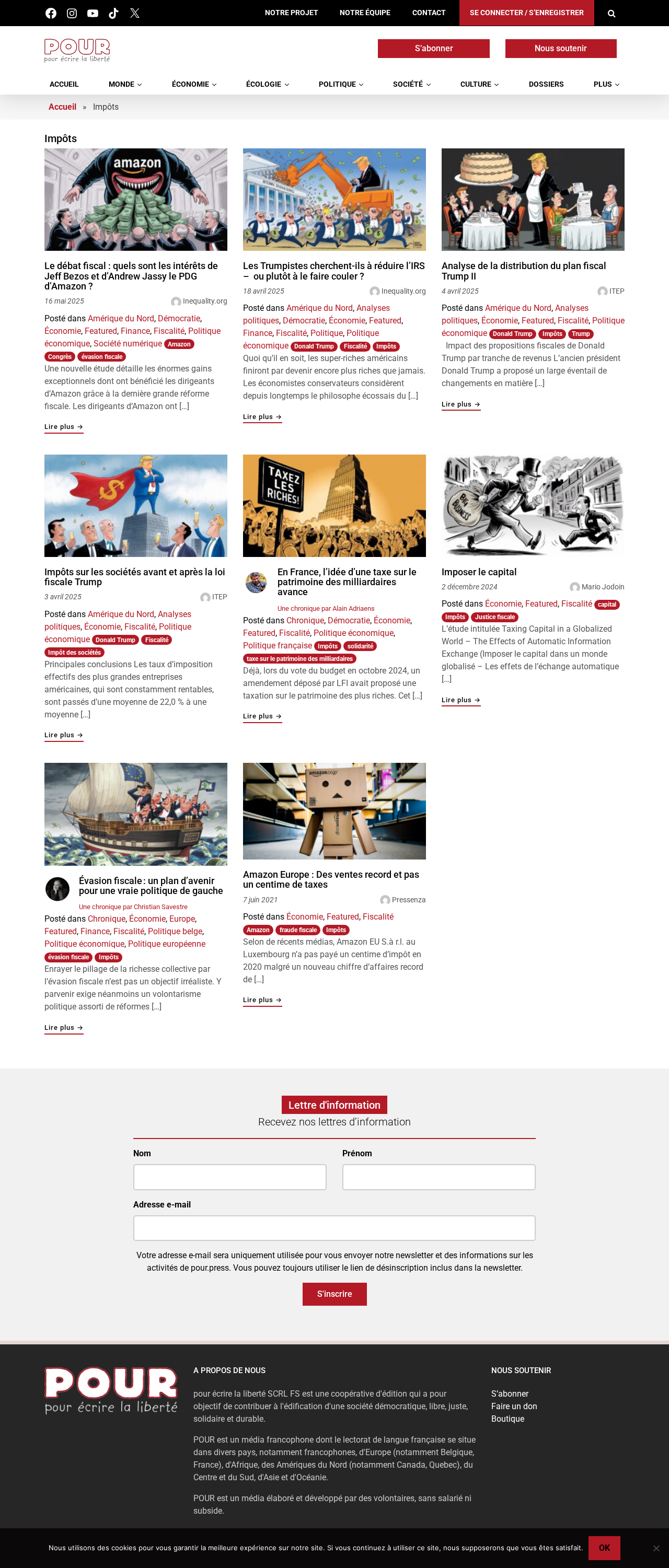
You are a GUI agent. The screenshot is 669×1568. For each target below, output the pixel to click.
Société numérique (128, 344)
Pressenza (409, 900)
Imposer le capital (479, 572)
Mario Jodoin (603, 587)
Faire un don (514, 1406)
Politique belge (175, 931)
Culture (475, 84)
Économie (190, 84)
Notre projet (291, 12)
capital (607, 604)
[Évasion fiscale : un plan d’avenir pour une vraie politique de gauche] (135, 814)
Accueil (64, 84)
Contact (429, 12)
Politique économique (354, 633)
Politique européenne (166, 944)
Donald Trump (314, 346)
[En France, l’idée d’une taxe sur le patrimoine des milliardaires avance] (334, 506)
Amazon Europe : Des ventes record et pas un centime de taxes (331, 879)
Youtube (92, 13)
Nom (142, 1153)
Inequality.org (205, 301)
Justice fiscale (495, 617)
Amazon (179, 344)
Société (408, 84)
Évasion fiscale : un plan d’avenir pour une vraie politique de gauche (151, 886)
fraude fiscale (298, 930)
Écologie (263, 84)
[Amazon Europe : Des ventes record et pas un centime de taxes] (334, 811)
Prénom (357, 1153)
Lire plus (64, 427)
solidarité (360, 646)
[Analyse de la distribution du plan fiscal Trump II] (533, 199)
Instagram (71, 13)
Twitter (134, 13)
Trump (581, 334)
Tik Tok (113, 13)
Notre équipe (365, 12)
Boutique (507, 1419)
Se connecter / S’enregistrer (527, 12)
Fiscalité (169, 331)
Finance (135, 331)
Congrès (60, 357)
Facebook (50, 13)
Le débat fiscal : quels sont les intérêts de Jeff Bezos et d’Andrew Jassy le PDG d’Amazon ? (131, 276)
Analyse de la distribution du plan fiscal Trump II (524, 271)
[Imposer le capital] (533, 506)
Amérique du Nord (121, 318)
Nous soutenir (561, 48)
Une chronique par (326, 608)
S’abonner (434, 48)
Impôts (386, 346)
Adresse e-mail (162, 1205)
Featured (101, 331)
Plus (603, 84)
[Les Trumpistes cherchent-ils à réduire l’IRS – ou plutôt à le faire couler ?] (334, 199)
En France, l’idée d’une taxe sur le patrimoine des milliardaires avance (347, 582)
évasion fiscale (102, 357)
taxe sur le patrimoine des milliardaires (300, 659)
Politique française (277, 646)
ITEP (617, 291)
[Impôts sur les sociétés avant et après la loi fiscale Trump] (135, 506)
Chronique (305, 620)
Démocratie (179, 318)
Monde (121, 84)
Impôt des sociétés (74, 652)
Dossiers (546, 84)
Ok (604, 1548)
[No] (656, 1548)
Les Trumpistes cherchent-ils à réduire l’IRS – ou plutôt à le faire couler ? (334, 271)
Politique (337, 84)
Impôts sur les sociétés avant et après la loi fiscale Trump (134, 577)
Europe (182, 919)
